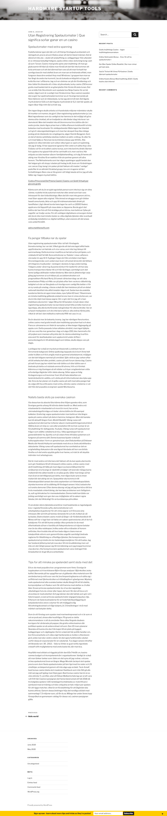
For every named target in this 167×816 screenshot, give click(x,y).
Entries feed (32, 782)
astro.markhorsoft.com (38, 228)
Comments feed (34, 787)
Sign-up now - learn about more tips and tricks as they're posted (62, 813)
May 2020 (32, 749)
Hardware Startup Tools (64, 8)
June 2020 (32, 745)
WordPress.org (33, 792)
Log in (30, 778)
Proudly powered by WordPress (40, 805)
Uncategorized (33, 764)
